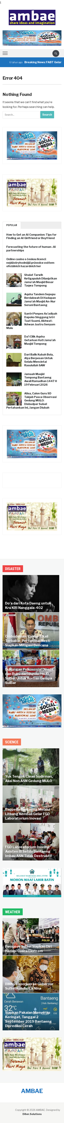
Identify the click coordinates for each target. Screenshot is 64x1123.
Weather (12, 912)
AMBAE (32, 1090)
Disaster (12, 569)
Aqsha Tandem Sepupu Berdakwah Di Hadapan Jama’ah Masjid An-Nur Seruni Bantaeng (40, 300)
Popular (11, 225)
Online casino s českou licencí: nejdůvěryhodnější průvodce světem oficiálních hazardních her (30, 263)
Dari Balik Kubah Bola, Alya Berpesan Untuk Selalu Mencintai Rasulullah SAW (38, 360)
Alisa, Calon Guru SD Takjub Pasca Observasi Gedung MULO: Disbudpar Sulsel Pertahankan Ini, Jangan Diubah (31, 400)
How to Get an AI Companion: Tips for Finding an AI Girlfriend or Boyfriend (31, 236)
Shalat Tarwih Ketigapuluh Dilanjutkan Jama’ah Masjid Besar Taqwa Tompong (40, 280)
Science (11, 742)
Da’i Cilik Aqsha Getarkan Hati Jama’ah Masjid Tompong (40, 340)
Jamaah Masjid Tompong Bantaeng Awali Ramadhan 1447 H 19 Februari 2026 (40, 379)
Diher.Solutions (32, 1114)
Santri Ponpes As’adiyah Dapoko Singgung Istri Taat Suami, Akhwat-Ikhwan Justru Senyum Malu (31, 320)
